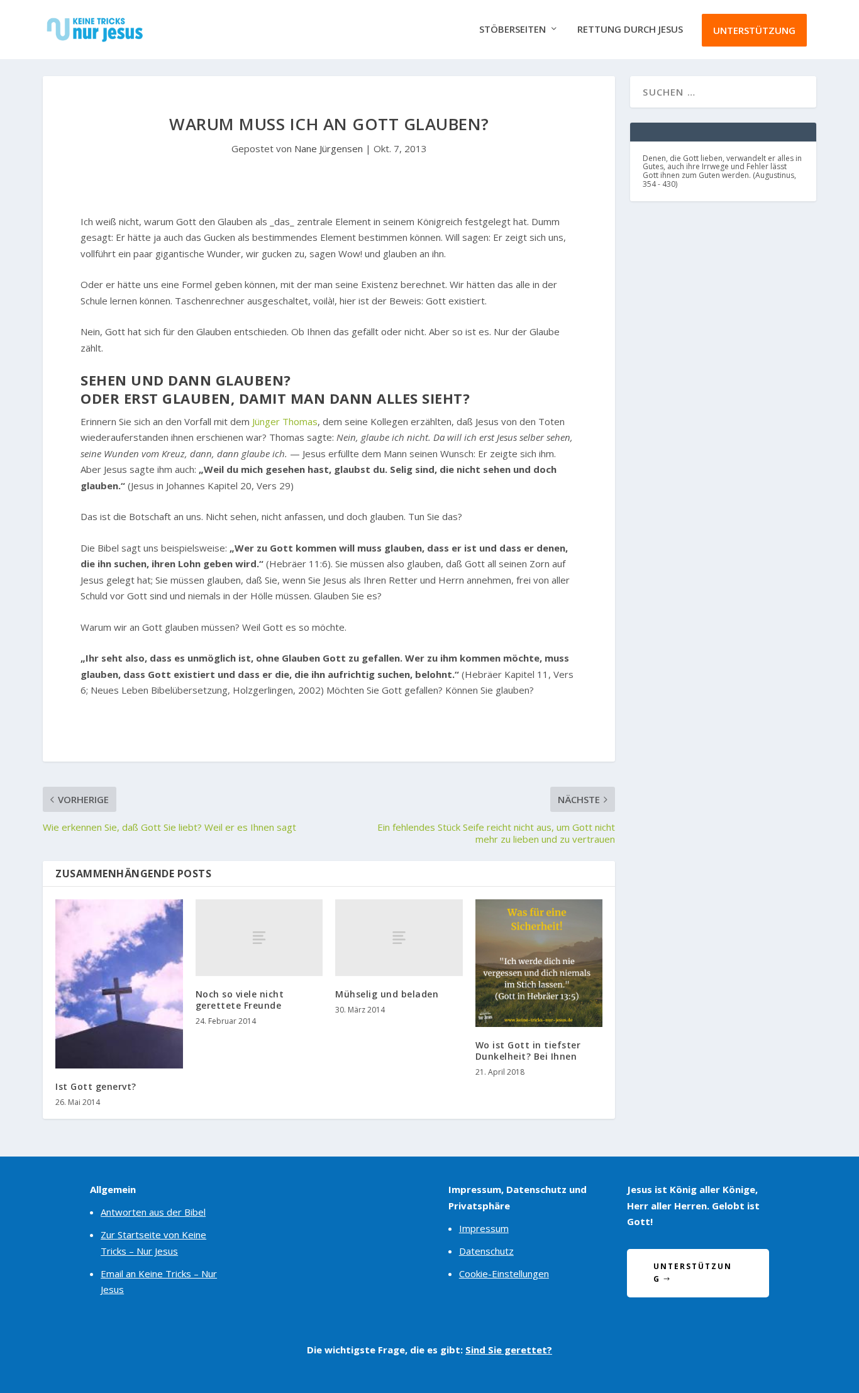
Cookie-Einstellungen (504, 1273)
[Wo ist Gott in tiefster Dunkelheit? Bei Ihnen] (539, 963)
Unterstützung (754, 30)
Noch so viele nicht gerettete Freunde (240, 999)
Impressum (484, 1228)
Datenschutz (486, 1251)
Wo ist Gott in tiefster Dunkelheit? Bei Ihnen (528, 1050)
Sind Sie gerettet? (508, 1349)
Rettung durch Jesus (630, 29)
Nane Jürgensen (328, 148)
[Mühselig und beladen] (399, 937)
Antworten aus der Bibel (153, 1212)
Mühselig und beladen (386, 994)
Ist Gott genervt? (95, 1086)
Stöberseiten (512, 29)
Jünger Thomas (285, 421)
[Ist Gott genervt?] (119, 983)
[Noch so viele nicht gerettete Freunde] (259, 937)
